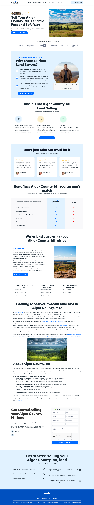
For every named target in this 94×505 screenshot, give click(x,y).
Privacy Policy (67, 502)
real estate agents (27, 330)
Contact (60, 2)
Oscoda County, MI (23, 336)
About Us (54, 2)
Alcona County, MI (33, 336)
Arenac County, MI (54, 336)
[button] (37, 2)
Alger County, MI (63, 325)
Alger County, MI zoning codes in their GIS (53, 321)
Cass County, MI (71, 334)
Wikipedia (20, 400)
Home (29, 2)
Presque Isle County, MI (44, 336)
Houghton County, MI (65, 336)
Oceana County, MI (75, 336)
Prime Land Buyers (19, 312)
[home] (14, 2)
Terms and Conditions (76, 502)
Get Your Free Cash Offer (25, 93)
